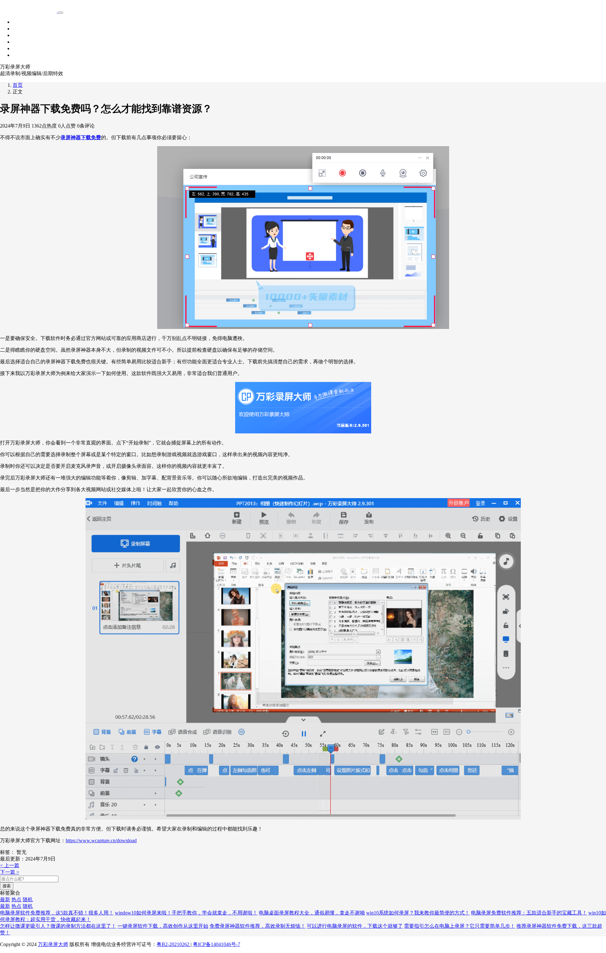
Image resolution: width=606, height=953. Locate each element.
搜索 (7, 886)
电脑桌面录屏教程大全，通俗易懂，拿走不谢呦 (312, 912)
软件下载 (23, 48)
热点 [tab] (16, 899)
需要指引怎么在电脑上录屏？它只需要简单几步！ (459, 926)
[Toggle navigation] (60, 13)
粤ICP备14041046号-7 (216, 944)
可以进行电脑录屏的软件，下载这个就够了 (355, 926)
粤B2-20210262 (174, 944)
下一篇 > (9, 872)
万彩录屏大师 (53, 944)
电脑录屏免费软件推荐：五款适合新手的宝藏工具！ (529, 912)
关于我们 (23, 55)
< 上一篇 (9, 865)
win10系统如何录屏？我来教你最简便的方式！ (418, 912)
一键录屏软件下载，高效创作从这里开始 (162, 926)
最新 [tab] (5, 899)
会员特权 (23, 35)
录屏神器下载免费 (81, 137)
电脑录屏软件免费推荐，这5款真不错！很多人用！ (57, 912)
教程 (18, 42)
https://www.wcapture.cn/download (101, 840)
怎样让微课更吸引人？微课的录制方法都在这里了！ (58, 926)
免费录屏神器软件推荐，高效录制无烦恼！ (258, 926)
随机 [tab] (28, 899)
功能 (18, 28)
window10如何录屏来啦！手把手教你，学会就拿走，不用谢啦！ (186, 912)
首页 (18, 22)
